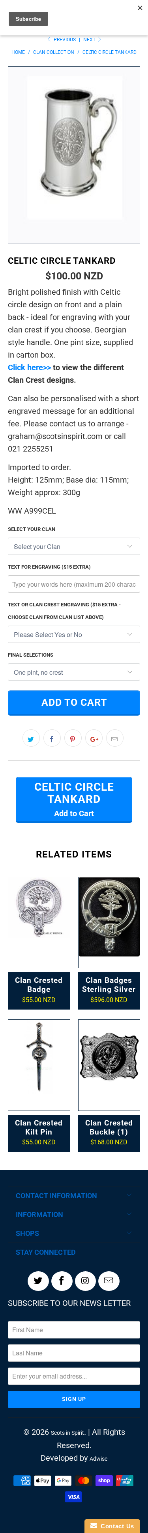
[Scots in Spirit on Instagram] (85, 1281)
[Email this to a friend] (115, 738)
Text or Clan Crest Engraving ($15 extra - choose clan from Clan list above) (64, 611)
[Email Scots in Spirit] (109, 1281)
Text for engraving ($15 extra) (49, 567)
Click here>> (29, 367)
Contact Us (115, 1526)
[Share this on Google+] (94, 738)
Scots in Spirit (67, 1433)
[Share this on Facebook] (52, 738)
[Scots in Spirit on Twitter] (38, 1281)
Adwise (98, 1459)
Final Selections (30, 655)
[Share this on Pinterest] (73, 738)
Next (90, 39)
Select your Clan (31, 529)
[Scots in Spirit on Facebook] (62, 1281)
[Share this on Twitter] (31, 738)
